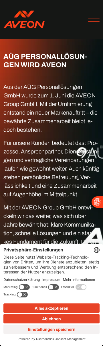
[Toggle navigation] (92, 19)
